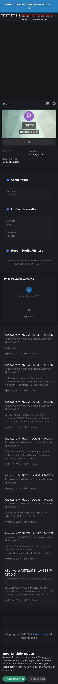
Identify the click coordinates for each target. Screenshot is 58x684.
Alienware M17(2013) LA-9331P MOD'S (29, 334)
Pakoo (8, 338)
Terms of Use (45, 657)
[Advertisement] (29, 61)
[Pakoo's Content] (29, 142)
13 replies (32, 353)
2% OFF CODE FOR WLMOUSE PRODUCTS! (27, 4)
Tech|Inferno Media (37, 634)
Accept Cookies (15, 678)
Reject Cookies (36, 678)
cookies (23, 660)
